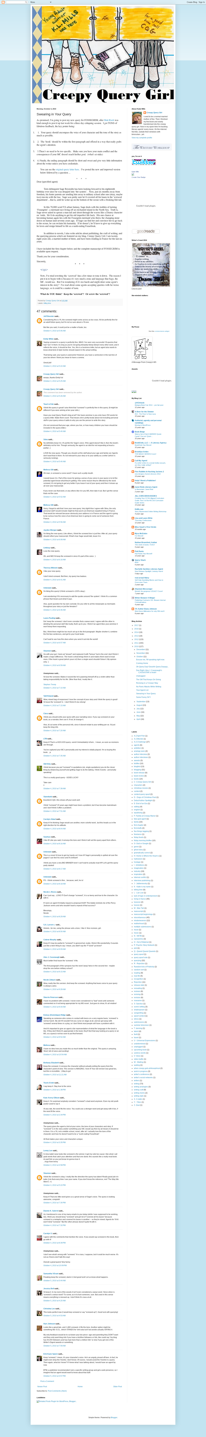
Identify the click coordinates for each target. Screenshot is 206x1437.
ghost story (138, 850)
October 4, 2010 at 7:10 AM (54, 688)
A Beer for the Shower (144, 412)
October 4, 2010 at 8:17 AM (54, 869)
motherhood (139, 923)
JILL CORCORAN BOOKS (146, 496)
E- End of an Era (140, 803)
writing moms (139, 1093)
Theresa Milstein (50, 568)
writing (136, 1084)
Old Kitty (47, 764)
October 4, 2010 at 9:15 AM (54, 972)
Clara (45, 713)
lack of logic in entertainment (145, 896)
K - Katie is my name (142, 887)
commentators (159, 331)
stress (136, 1019)
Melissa (46, 1045)
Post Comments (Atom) (57, 1391)
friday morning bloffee (143, 840)
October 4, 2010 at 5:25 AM (54, 381)
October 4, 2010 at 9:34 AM (54, 1007)
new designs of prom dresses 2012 (148, 474)
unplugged (138, 1047)
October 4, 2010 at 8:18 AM (54, 884)
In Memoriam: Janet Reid (144, 489)
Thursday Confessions (143, 520)
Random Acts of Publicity (144, 967)
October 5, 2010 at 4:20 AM (54, 1301)
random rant (139, 970)
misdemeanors (140, 920)
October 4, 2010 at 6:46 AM (54, 610)
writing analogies (141, 1087)
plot (135, 948)
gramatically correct (142, 853)
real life (137, 976)
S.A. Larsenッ (49, 925)
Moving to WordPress (143, 425)
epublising (138, 813)
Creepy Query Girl (51, 374)
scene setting (139, 1007)
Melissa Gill (48, 470)
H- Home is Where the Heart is (146, 856)
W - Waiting (138, 1062)
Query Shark (140, 560)
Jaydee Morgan (50, 530)
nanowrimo (138, 939)
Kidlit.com (139, 509)
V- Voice (137, 1056)
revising (137, 994)
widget (167, 331)
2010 (136, 646)
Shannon (47, 651)
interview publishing (142, 880)
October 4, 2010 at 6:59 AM (54, 665)
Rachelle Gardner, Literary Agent (149, 569)
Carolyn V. (47, 1233)
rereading (138, 988)
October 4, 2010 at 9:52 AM (54, 1037)
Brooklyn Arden (141, 452)
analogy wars (139, 751)
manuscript (138, 911)
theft (135, 1034)
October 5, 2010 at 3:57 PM (54, 1376)
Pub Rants (139, 551)
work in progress (140, 1071)
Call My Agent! (141, 461)
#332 (136, 562)
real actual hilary (142, 578)
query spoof (139, 954)
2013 (136, 636)
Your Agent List (142, 690)
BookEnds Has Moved (143, 445)
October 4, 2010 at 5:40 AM (54, 431)
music (136, 933)
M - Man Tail (139, 908)
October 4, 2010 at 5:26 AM (54, 396)
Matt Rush (109, 120)
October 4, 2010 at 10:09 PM (55, 1265)
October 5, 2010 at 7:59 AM (54, 1346)
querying (137, 960)
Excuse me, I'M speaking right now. (150, 660)
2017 (136, 625)
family (136, 822)
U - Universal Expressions (144, 1040)
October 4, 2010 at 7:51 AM (54, 811)
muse (136, 930)
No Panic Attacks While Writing (148, 687)
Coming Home (142, 663)
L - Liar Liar (138, 893)
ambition (137, 748)
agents (136, 745)
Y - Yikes (137, 1102)
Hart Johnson (49, 1324)
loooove (137, 902)
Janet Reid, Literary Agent (146, 487)
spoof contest (139, 1016)
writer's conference (141, 1074)
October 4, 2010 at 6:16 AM (54, 560)
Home (80, 1387)
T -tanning (138, 1028)
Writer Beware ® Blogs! (145, 598)
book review (139, 776)
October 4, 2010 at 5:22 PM (54, 1185)
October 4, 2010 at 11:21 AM (55, 1075)
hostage (137, 862)
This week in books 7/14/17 (145, 545)
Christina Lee (49, 1309)
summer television (141, 1025)
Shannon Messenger (143, 589)
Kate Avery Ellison (51, 1098)
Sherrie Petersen (50, 997)
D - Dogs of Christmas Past (145, 797)
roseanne (138, 1000)
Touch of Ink (48, 404)
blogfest (137, 766)
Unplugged (140, 676)
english (137, 810)
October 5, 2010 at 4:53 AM (54, 1316)
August (139, 705)
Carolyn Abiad (49, 819)
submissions (139, 1022)
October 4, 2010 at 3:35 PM (54, 1142)
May (138, 716)
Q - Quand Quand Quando (144, 951)
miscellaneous (140, 917)
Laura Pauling (49, 618)
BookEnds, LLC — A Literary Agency (150, 443)
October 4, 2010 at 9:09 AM (54, 949)
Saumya (47, 837)
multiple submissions (142, 927)
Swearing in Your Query (146, 694)
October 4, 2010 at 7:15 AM (54, 705)
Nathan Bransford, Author (146, 542)
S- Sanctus (138, 1004)
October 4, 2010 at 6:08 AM (54, 540)
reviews (137, 991)
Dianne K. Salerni (50, 1211)
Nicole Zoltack (49, 980)
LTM (45, 739)
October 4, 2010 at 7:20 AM (54, 731)
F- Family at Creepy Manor (145, 816)
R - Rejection (139, 963)
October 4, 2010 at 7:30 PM (54, 1203)
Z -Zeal (137, 1105)
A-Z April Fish (139, 736)
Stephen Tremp (49, 684)
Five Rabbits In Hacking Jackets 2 (149, 472)
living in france (140, 899)
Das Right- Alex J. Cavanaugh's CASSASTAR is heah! (149, 671)
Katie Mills (135, 172)
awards (137, 760)
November (141, 653)
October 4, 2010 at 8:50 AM (54, 931)
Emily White (48, 339)
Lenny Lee (47, 1151)
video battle (138, 1059)
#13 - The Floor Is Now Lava (145, 414)
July (138, 709)
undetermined (139, 1044)
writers (136, 1080)
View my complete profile (142, 138)
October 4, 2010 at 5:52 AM (54, 497)
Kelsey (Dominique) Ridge (54, 1015)
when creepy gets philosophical (147, 1068)
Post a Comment (47, 1381)
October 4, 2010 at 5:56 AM (54, 522)
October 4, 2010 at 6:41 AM (54, 580)
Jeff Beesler (48, 316)
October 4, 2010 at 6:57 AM (54, 643)
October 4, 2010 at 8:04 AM (54, 829)
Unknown (47, 588)
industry (137, 871)
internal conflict (140, 877)
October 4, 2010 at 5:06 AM (54, 331)
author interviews (141, 757)
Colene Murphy (49, 940)
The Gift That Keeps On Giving (148, 679)
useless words (140, 1053)
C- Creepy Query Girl (142, 782)
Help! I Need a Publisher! (145, 481)
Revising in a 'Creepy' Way (147, 683)
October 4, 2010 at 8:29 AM (54, 917)
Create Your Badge (139, 177)
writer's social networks (143, 1077)
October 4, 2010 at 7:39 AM (54, 788)
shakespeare (139, 1010)
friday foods (138, 837)
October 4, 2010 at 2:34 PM (54, 1115)
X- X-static (138, 1099)
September (141, 702)
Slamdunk (47, 797)
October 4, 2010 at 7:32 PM (54, 1225)
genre (136, 847)
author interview (140, 754)
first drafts (138, 828)
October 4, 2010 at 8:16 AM (54, 844)
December (141, 649)
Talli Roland (48, 696)
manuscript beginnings (143, 914)
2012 (136, 639)
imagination (139, 868)
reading (137, 973)
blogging (137, 770)
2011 (136, 643)
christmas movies (141, 788)
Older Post (117, 1387)
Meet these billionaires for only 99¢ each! (150, 611)
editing (136, 807)
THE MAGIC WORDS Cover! (145, 454)
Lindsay (46, 548)
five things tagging (141, 831)
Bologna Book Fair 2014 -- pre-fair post (149, 405)
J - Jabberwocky (140, 883)
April (138, 719)
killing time (47, 303)
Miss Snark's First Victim (145, 527)
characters (138, 785)
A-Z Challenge (140, 742)
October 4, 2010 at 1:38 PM (54, 1090)
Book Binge (140, 432)
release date (139, 985)
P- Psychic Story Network (144, 945)
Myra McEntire (141, 533)
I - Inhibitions (139, 865)
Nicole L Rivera (50, 892)
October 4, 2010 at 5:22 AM (54, 366)
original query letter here (67, 169)
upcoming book (140, 1050)
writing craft (138, 1090)
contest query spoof (142, 794)
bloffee (136, 763)
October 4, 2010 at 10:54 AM (55, 1055)
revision (137, 997)
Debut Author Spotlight (143, 800)
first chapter (138, 825)
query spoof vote (140, 957)
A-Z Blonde (138, 739)
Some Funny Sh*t (143, 697)
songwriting (138, 1013)
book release (139, 773)
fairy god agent (140, 819)
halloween (138, 859)
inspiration (138, 874)
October (139, 657)
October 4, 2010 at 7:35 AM (54, 756)
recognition (138, 979)
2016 (136, 629)
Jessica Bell (48, 1289)
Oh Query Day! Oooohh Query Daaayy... (152, 667)
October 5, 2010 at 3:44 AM (54, 1281)
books (136, 779)
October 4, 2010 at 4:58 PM (54, 1165)
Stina (45, 439)
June (138, 712)
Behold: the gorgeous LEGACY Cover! (149, 591)
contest (137, 791)
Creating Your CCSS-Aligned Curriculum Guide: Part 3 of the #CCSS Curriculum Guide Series (149, 500)
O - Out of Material (141, 942)
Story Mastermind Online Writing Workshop (150, 511)
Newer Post (42, 1387)
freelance (138, 834)
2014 (136, 632)
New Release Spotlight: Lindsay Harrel (149, 571)
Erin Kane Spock (50, 1354)
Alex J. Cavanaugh (51, 957)
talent (136, 1031)
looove (136, 905)
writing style (139, 1096)
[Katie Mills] (133, 175)
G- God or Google (141, 843)
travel (136, 1037)
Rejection (138, 982)
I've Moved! (139, 536)
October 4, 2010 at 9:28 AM (54, 989)
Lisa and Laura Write (143, 518)
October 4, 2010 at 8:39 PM (54, 1243)
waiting (137, 1065)
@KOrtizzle (139, 403)
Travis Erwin (48, 1083)
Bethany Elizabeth (51, 1063)
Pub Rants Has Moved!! (143, 554)
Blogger (114, 1417)
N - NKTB (138, 936)
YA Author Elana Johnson (146, 609)
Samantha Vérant (50, 1274)
